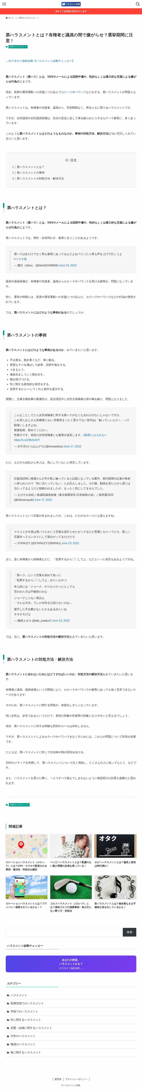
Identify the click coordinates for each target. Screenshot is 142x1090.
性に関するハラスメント (26, 1019)
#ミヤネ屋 (20, 259)
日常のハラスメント (18, 47)
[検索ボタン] (138, 4)
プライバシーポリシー (76, 1079)
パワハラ (80, 92)
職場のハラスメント (23, 1044)
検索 (129, 932)
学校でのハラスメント (24, 1011)
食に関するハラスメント (26, 1052)
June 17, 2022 (72, 446)
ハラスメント (19, 995)
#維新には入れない (95, 435)
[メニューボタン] (4, 4)
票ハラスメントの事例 (31, 172)
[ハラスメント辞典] (71, 4)
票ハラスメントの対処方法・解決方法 (40, 178)
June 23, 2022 (68, 265)
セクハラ (66, 92)
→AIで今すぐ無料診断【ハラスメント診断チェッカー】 (40, 60)
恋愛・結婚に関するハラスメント (31, 1027)
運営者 (58, 1079)
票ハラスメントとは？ (31, 166)
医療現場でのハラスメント (27, 1003)
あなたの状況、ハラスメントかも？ (71, 964)
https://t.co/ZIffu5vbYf (26, 440)
